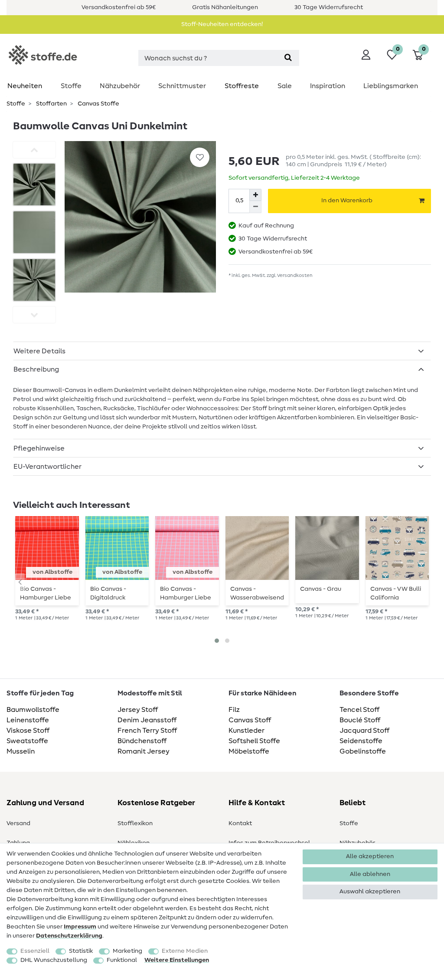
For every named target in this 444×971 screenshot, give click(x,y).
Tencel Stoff (359, 709)
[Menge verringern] (255, 207)
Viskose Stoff (28, 730)
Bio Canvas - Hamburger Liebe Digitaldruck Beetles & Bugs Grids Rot (45, 593)
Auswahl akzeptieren (370, 892)
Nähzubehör (120, 85)
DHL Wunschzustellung (53, 960)
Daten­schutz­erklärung (69, 936)
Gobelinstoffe (363, 751)
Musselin (21, 751)
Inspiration (327, 85)
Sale (285, 85)
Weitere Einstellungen (176, 960)
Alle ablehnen (370, 874)
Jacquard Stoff (364, 730)
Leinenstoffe (28, 720)
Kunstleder (246, 730)
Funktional (122, 960)
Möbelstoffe (249, 751)
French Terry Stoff (147, 730)
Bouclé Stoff (360, 720)
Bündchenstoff (142, 740)
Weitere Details (39, 351)
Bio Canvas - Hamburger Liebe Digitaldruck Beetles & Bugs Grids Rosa (185, 593)
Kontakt (240, 823)
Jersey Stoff (138, 709)
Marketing (127, 951)
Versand (18, 823)
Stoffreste (242, 85)
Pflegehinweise (39, 448)
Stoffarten (51, 104)
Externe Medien (185, 951)
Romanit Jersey (144, 751)
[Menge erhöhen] (255, 195)
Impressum (80, 927)
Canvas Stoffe (97, 104)
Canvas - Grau (320, 589)
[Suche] (288, 58)
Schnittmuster (182, 85)
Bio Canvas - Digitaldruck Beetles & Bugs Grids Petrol (112, 593)
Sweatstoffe (27, 740)
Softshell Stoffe (254, 740)
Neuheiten (24, 85)
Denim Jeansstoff (147, 720)
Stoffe (71, 85)
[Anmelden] (366, 54)
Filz (234, 709)
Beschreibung (36, 369)
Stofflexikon (135, 823)
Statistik (81, 951)
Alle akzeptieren (370, 856)
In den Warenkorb (346, 200)
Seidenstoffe (361, 740)
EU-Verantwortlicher (47, 466)
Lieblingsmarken (390, 85)
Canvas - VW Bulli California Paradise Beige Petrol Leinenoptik (397, 593)
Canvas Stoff (250, 720)
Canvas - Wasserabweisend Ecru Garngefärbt (257, 593)
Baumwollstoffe (33, 709)
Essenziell (34, 951)
